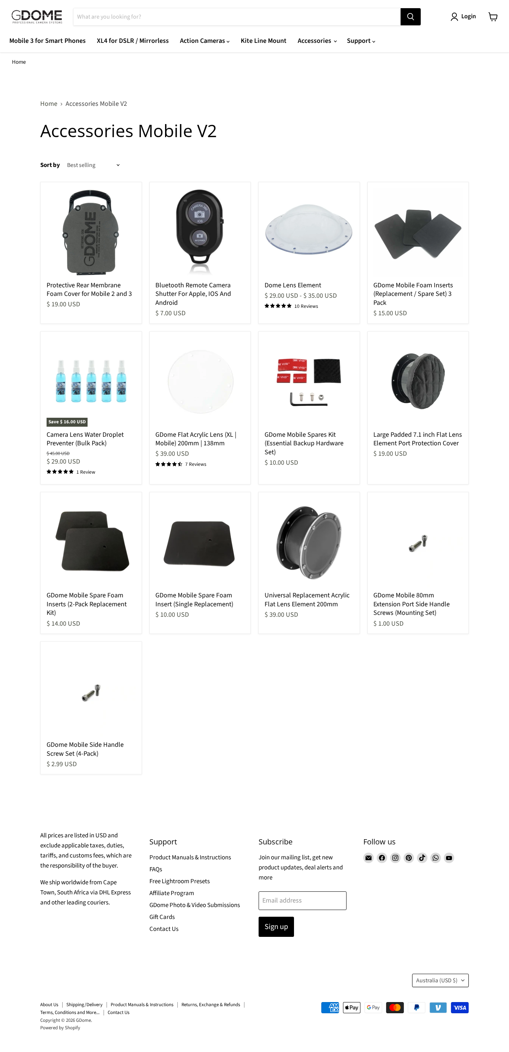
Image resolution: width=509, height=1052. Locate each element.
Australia (437, 980)
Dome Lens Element (293, 285)
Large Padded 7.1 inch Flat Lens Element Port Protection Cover (417, 439)
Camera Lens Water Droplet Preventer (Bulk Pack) (85, 439)
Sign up (276, 926)
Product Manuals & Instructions (190, 857)
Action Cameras (203, 40)
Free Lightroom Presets (179, 881)
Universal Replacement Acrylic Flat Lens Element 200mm (307, 600)
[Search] (411, 16)
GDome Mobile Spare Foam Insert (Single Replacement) (194, 600)
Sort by (50, 165)
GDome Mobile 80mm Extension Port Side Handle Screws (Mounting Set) (411, 604)
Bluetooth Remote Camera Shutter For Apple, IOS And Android (193, 294)
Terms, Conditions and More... (69, 1012)
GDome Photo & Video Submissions (194, 905)
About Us (49, 1004)
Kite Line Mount (264, 40)
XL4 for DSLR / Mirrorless (133, 40)
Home (19, 62)
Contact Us (163, 929)
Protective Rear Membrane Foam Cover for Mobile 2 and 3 (89, 290)
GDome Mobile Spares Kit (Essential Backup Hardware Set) (304, 443)
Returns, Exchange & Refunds (210, 1004)
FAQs (155, 869)
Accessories (315, 40)
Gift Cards (162, 917)
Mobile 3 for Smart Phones (47, 40)
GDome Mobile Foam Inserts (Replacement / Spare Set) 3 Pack (413, 294)
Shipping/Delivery (84, 1004)
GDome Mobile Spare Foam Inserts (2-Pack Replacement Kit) (87, 604)
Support (359, 40)
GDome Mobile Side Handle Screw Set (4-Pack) (85, 749)
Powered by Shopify (60, 1027)
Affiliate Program (171, 893)
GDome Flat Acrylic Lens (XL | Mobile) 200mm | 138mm (195, 439)
